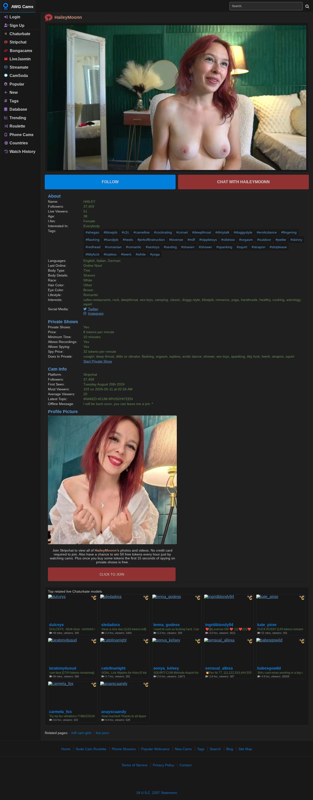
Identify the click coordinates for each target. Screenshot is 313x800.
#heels (128, 240)
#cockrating (163, 232)
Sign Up (16, 25)
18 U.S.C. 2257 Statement (156, 793)
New (13, 92)
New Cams (183, 749)
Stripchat (17, 42)
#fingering (289, 232)
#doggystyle (243, 232)
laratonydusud (62, 668)
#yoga (155, 254)
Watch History (22, 151)
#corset (182, 232)
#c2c (125, 232)
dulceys (56, 625)
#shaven (187, 247)
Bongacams (20, 51)
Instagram (96, 313)
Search (215, 749)
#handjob (111, 240)
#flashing (93, 240)
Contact (185, 765)
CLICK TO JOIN (112, 574)
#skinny (296, 240)
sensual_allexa (219, 668)
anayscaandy (113, 712)
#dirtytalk (222, 232)
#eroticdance (267, 232)
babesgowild (269, 668)
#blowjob (110, 232)
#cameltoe (142, 232)
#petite (281, 240)
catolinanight (113, 668)
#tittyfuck (92, 254)
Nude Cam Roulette (91, 749)
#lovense (176, 240)
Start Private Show (97, 361)
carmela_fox (60, 712)
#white (141, 254)
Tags (14, 101)
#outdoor (264, 240)
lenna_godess (166, 625)
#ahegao (92, 232)
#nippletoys (208, 240)
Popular (16, 84)
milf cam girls (81, 733)
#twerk (126, 254)
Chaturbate (19, 34)
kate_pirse (267, 625)
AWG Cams (21, 6)
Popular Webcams (155, 749)
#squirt (242, 247)
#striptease (278, 247)
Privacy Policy (163, 765)
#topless (110, 254)
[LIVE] (176, 97)
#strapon (258, 247)
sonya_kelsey (166, 668)
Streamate (18, 67)
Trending (17, 118)
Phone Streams (124, 749)
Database (18, 109)
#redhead (93, 247)
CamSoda (18, 76)
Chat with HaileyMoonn (243, 182)
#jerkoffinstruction (151, 240)
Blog (229, 749)
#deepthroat (201, 232)
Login (14, 17)
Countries (18, 143)
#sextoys (152, 247)
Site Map (245, 749)
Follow (110, 182)
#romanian (113, 247)
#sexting (170, 247)
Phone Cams (21, 134)
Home (65, 749)
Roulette (17, 126)
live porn (102, 733)
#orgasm (246, 240)
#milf (191, 240)
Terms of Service (134, 765)
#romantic (133, 247)
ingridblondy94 (219, 625)
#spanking (224, 247)
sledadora (110, 625)
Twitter (93, 309)
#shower (205, 247)
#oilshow (228, 240)
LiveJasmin (19, 59)
